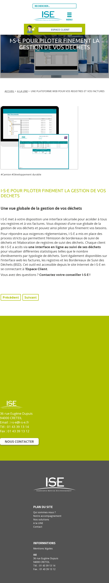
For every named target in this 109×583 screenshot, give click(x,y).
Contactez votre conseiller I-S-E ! (65, 274)
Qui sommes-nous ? (44, 512)
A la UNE (22, 91)
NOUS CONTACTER (19, 441)
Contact (37, 526)
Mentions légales (43, 548)
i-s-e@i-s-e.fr (20, 422)
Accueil (9, 91)
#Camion (6, 174)
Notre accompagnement (47, 515)
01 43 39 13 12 (18, 431)
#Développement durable (26, 174)
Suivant (30, 297)
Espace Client (36, 269)
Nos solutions (41, 519)
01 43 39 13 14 (18, 426)
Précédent (11, 297)
